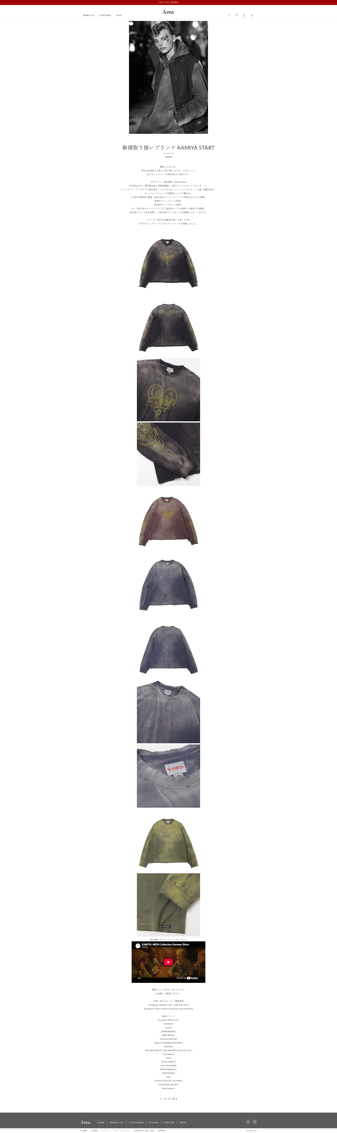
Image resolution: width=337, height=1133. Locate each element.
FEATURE (169, 1122)
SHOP (183, 1122)
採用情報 (161, 1131)
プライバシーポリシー (122, 1131)
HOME (101, 1122)
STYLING (154, 1122)
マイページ (105, 1131)
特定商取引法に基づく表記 (144, 1131)
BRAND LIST (117, 1122)
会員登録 (94, 1131)
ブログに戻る (170, 1098)
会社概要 (83, 1131)
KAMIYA (168, 157)
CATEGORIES (136, 1122)
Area (255, 1131)
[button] (229, 15)
